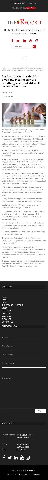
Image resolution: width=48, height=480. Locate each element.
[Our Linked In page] (24, 41)
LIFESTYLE (6, 313)
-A (27, 8)
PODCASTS (6, 311)
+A (31, 8)
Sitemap (36, 474)
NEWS (4, 302)
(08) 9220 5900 (18, 3)
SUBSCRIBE (6, 319)
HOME (4, 300)
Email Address (7, 355)
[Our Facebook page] (12, 41)
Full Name (6, 337)
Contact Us (21, 450)
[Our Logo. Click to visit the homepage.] (24, 22)
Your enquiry (6, 378)
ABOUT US (6, 316)
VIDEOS (5, 308)
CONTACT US (7, 322)
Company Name (8, 363)
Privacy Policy (24, 474)
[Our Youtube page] (31, 41)
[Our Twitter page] (18, 41)
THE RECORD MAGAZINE (12, 305)
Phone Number (8, 346)
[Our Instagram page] (36, 41)
